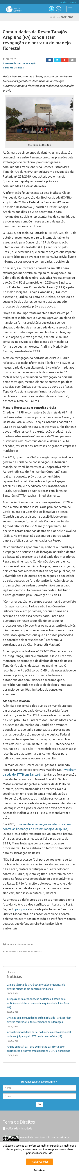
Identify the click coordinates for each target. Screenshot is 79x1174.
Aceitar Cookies (40, 1161)
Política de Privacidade (18, 1128)
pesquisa (21, 909)
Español (72, 2)
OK (39, 1104)
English (63, 2)
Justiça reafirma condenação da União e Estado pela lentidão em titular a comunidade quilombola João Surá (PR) (38, 1003)
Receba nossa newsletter (39, 1082)
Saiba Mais (40, 1170)
